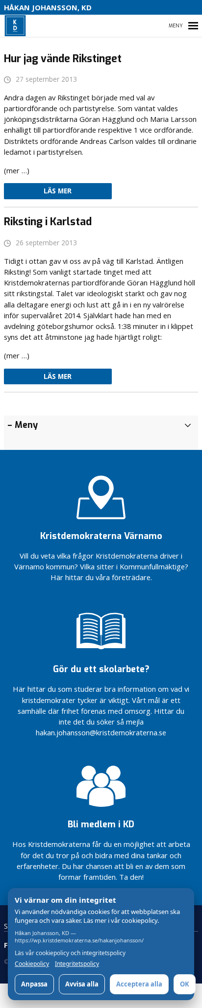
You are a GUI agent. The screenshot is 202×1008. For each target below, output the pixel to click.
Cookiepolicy (32, 964)
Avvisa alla (82, 984)
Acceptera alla (139, 984)
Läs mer (58, 191)
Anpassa (34, 984)
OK (184, 984)
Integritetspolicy (77, 964)
